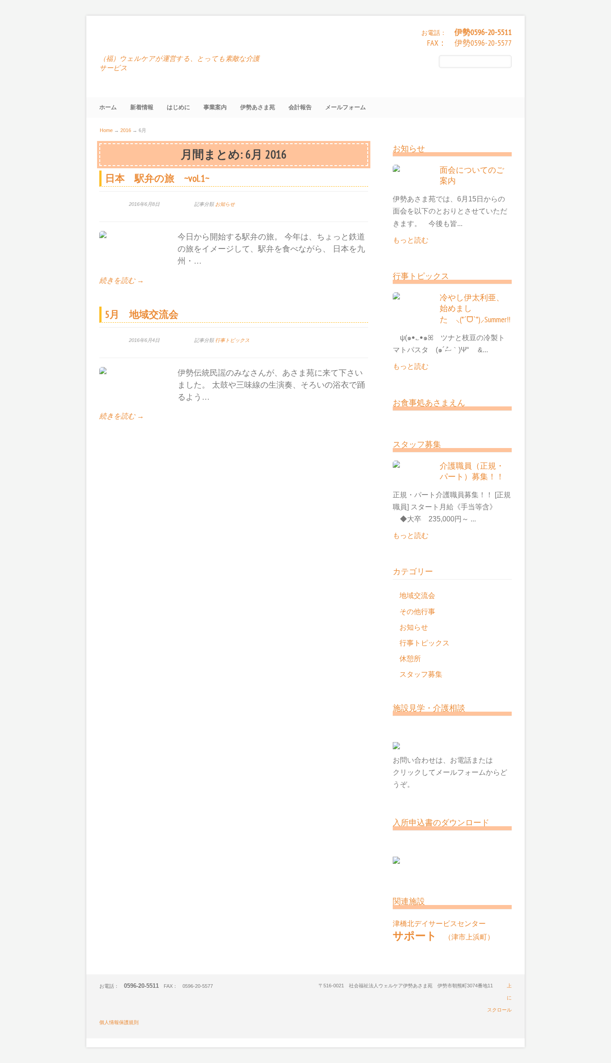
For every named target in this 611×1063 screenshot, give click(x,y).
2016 (125, 130)
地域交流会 (417, 595)
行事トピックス (232, 340)
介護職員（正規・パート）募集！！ (472, 471)
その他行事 (417, 611)
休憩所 (410, 658)
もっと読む (411, 240)
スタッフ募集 (420, 674)
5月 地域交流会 (141, 314)
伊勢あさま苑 (141, 40)
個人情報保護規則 (119, 1022)
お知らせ (225, 204)
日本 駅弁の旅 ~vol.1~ (157, 178)
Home (106, 130)
